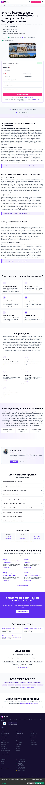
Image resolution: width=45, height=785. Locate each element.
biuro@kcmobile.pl (21, 761)
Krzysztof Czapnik (15, 450)
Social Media (16, 682)
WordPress (4, 684)
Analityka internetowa (5, 750)
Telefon (27, 73)
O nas (20, 776)
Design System (33, 658)
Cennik (29, 776)
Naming (30, 664)
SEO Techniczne (38, 661)
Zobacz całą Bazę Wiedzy (22, 585)
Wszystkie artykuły (19, 733)
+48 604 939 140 (21, 759)
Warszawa (3, 759)
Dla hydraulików (34, 733)
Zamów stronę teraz (22, 611)
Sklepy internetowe (37, 682)
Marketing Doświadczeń (14, 658)
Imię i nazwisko (6, 67)
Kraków (2, 761)
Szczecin (3, 766)
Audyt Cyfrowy (39, 684)
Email (4, 73)
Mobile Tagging (20, 661)
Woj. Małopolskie (21, 5)
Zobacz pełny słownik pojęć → (22, 667)
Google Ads (30, 682)
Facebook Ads (23, 682)
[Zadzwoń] (29, 2)
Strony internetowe (12, 5)
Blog (32, 776)
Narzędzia (18, 748)
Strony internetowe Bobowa (8, 706)
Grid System (29, 661)
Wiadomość (8, 85)
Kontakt (36, 776)
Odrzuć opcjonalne (30, 783)
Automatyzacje (11, 684)
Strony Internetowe (30, 115)
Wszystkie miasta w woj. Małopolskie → (29, 703)
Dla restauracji (33, 740)
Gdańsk (2, 765)
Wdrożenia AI (18, 684)
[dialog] (22, 781)
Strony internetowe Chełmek (22, 706)
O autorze (24, 776)
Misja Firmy (23, 664)
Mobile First (24, 658)
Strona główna (4, 5)
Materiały (18, 750)
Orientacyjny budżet (9, 79)
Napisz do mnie (14, 461)
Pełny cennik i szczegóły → (29, 541)
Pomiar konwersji (4, 752)
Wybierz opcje (3, 783)
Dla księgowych (34, 744)
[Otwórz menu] (42, 2)
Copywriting (33, 684)
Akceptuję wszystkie (39, 783)
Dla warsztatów (34, 738)
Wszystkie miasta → (5, 768)
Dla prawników (33, 742)
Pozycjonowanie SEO (8, 682)
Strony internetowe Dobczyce (36, 706)
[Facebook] (2, 727)
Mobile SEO (15, 664)
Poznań (2, 763)
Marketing (18, 746)
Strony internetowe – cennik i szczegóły (26, 687)
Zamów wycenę (8, 538)
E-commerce (18, 736)
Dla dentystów (33, 736)
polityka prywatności (36, 99)
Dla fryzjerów (33, 735)
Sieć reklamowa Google (9, 661)
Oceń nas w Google (21, 770)
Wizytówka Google (25, 684)
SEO (17, 738)
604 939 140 (22, 461)
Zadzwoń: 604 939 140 (28, 97)
